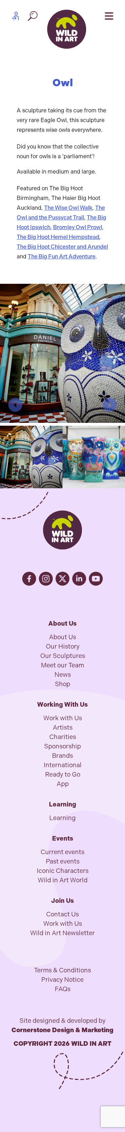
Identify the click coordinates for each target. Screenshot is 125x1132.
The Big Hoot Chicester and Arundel (62, 246)
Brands (62, 756)
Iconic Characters (63, 871)
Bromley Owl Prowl (77, 227)
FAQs (62, 989)
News (63, 675)
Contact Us (62, 914)
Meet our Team (62, 665)
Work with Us (62, 718)
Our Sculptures (62, 656)
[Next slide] (110, 405)
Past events (63, 861)
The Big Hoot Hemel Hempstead (58, 237)
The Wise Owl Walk (68, 207)
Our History (63, 646)
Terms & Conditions (62, 970)
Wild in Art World (63, 880)
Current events (62, 852)
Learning (62, 818)
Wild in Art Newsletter (62, 933)
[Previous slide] (15, 405)
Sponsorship (62, 746)
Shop (62, 684)
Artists (63, 727)
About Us (62, 637)
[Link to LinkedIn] (79, 579)
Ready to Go (62, 774)
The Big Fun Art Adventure (61, 256)
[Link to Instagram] (46, 579)
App (63, 784)
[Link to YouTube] (96, 579)
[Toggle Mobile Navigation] (109, 16)
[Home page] (66, 29)
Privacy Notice (62, 980)
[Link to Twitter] (62, 579)
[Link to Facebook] (29, 579)
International (63, 765)
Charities (62, 737)
